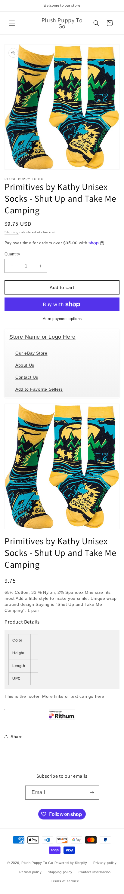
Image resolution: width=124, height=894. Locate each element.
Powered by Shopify (71, 863)
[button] (12, 23)
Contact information (95, 872)
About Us (24, 365)
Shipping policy (60, 872)
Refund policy (30, 872)
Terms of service (65, 881)
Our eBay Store (31, 353)
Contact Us (26, 377)
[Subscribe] (92, 793)
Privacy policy (105, 863)
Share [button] (17, 736)
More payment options (62, 319)
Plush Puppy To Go (37, 863)
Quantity (12, 254)
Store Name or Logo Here (42, 337)
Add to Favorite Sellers (39, 389)
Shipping (12, 232)
